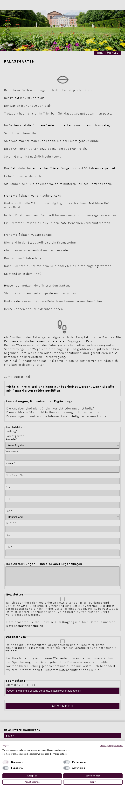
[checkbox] (5, 762)
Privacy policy (106, 746)
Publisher (118, 746)
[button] (7, 745)
